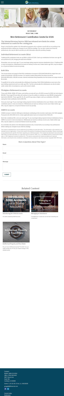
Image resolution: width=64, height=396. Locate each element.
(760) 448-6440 (12, 375)
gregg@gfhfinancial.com (11, 386)
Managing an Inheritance (39, 213)
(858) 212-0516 (13, 373)
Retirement (7, 395)
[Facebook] (5, 389)
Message (5, 161)
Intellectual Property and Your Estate (14, 244)
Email (4, 153)
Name (4, 144)
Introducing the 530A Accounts (13, 213)
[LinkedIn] (8, 389)
